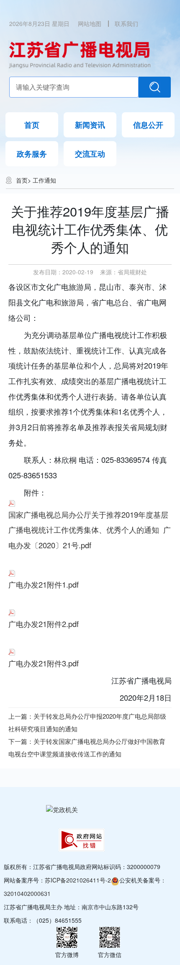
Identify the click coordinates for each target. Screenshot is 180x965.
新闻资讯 (90, 124)
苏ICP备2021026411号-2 (78, 880)
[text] (74, 87)
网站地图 (89, 23)
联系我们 (126, 23)
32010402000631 (27, 893)
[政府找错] (82, 839)
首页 (31, 124)
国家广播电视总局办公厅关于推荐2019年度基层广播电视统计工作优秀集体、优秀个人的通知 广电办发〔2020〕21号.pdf (89, 529)
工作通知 (44, 180)
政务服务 (32, 153)
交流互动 (90, 153)
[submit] (155, 87)
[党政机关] (62, 809)
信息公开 (148, 124)
